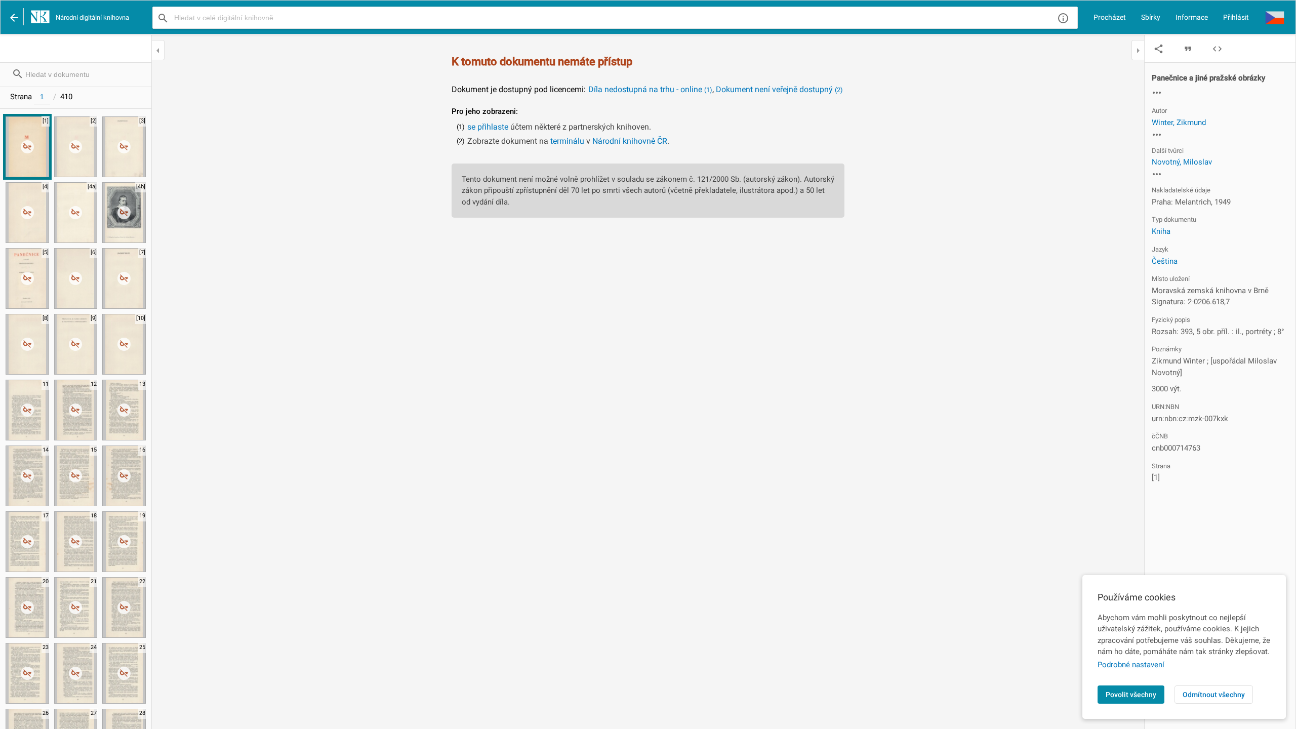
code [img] (1217, 49)
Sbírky (1150, 17)
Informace (1192, 17)
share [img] (1158, 49)
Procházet (1110, 17)
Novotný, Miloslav (1182, 162)
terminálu (567, 141)
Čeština (1165, 261)
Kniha (1161, 231)
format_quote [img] (1188, 49)
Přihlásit (1236, 17)
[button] (1275, 17)
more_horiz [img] (1157, 93)
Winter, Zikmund (1179, 122)
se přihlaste (487, 127)
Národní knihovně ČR (629, 141)
